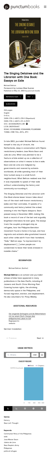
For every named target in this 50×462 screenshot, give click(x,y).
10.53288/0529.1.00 (16, 124)
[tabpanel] (25, 379)
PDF (29, 97)
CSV (35, 355)
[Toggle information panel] (42, 355)
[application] (25, 384)
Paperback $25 (12, 97)
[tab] (8, 408)
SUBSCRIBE (10, 104)
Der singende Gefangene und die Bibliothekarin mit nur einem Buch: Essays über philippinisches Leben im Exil (27, 316)
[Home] (22, 6)
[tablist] (25, 408)
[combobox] (17, 355)
